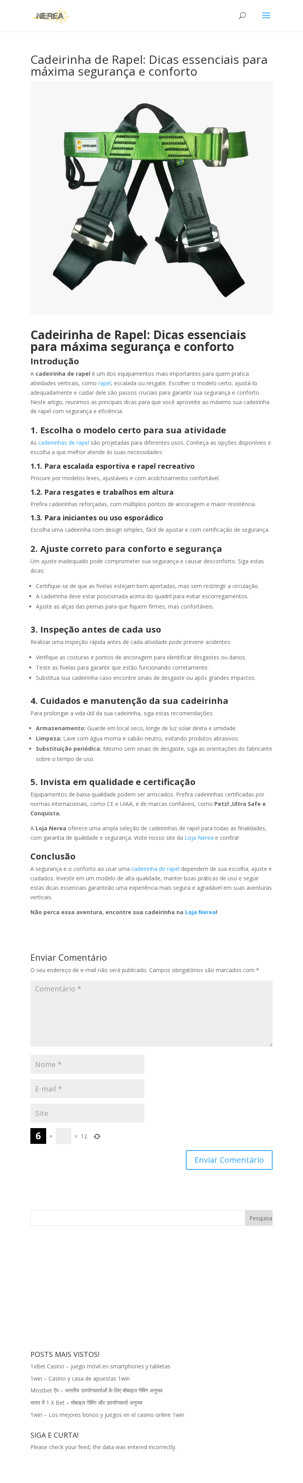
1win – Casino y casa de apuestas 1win (80, 1378)
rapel (104, 383)
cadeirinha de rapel (155, 868)
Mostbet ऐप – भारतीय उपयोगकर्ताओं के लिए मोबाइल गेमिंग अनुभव (96, 1390)
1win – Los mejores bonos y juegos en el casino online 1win (107, 1414)
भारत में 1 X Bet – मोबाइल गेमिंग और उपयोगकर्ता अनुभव (86, 1402)
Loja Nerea (198, 837)
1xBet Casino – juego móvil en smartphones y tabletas (100, 1366)
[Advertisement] (89, 1287)
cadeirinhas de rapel (63, 442)
